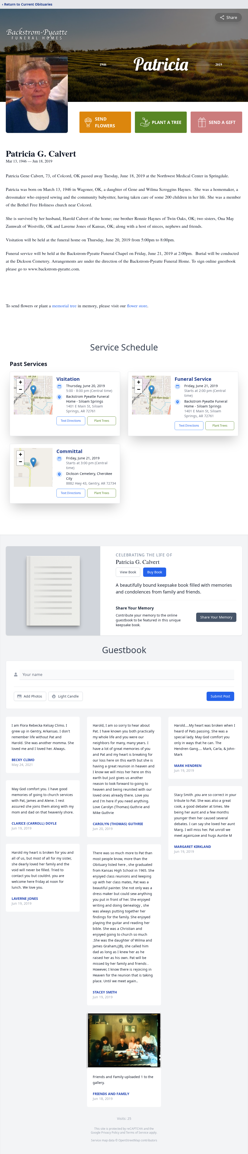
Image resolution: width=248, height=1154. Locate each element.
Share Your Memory (216, 617)
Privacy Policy (110, 1132)
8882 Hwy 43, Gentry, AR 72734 (91, 483)
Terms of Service (137, 1132)
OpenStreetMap (129, 1140)
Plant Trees (101, 421)
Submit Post (220, 696)
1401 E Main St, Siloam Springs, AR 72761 (84, 408)
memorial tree (64, 306)
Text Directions (71, 421)
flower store (137, 306)
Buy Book (154, 572)
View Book (128, 572)
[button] (33, 390)
